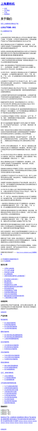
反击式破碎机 (5, 342)
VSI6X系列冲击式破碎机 (12, 355)
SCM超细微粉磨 (9, 379)
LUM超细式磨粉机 (10, 377)
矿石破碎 (15, 421)
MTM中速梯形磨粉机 (10, 367)
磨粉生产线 (14, 23)
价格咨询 (3, 429)
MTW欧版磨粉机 (9, 369)
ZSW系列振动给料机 (10, 397)
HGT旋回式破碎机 (10, 323)
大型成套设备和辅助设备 (8, 383)
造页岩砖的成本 (9, 288)
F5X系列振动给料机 (10, 393)
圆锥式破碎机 (5, 331)
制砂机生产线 (5, 417)
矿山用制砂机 (8, 274)
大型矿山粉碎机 (9, 268)
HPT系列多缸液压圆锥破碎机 (13, 336)
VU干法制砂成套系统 (11, 386)
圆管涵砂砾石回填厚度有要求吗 (14, 296)
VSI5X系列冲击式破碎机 (12, 357)
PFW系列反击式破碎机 (11, 347)
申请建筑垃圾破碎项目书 (10, 259)
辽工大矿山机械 (9, 270)
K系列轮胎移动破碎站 (11, 388)
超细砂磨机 (6, 419)
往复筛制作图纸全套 (10, 292)
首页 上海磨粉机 (6, 23)
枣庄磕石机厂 (8, 283)
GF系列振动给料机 (10, 395)
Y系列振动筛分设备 (10, 391)
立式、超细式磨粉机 (7, 372)
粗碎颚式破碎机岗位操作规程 (13, 286)
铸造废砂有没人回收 (10, 284)
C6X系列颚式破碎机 (10, 328)
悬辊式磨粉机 (5, 362)
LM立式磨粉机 (8, 376)
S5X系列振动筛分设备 (11, 390)
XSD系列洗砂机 (9, 399)
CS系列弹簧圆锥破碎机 (11, 338)
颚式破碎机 (4, 319)
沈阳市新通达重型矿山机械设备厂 (14, 276)
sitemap (21, 421)
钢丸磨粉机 (7, 281)
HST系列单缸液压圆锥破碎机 (13, 335)
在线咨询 (3, 312)
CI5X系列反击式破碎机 (11, 345)
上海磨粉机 (13, 417)
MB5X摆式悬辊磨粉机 (11, 365)
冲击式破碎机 (5, 352)
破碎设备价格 (24, 419)
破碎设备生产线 (15, 419)
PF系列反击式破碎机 (10, 349)
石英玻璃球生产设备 (10, 290)
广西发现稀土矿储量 (10, 297)
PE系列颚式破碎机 (10, 324)
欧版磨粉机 (20, 417)
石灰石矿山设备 (9, 272)
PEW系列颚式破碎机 (10, 326)
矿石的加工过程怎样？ (11, 279)
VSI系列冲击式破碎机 (11, 359)
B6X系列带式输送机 (10, 401)
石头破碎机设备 (7, 421)
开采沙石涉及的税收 (10, 294)
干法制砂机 (7, 261)
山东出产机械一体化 (8, 27)
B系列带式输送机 (9, 403)
